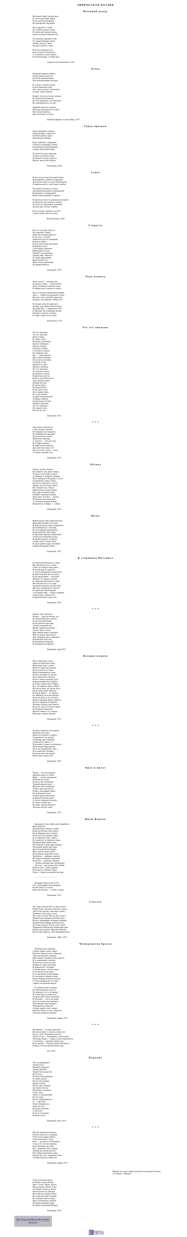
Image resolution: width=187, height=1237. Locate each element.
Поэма (34, 1220)
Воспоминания (24, 1220)
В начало (33, 1223)
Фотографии (43, 1220)
